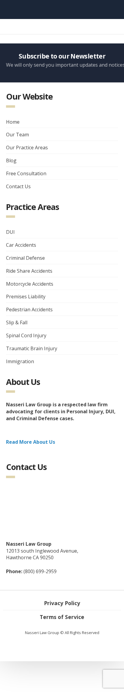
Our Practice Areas (27, 147)
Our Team (17, 134)
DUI (10, 232)
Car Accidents (21, 245)
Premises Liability (25, 296)
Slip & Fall (16, 322)
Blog (11, 160)
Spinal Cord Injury (26, 335)
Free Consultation (26, 173)
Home (13, 122)
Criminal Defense (25, 258)
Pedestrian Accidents (29, 309)
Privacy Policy (62, 603)
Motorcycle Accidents (29, 284)
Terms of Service (62, 617)
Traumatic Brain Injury (31, 348)
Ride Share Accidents (29, 271)
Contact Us (18, 186)
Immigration (20, 361)
